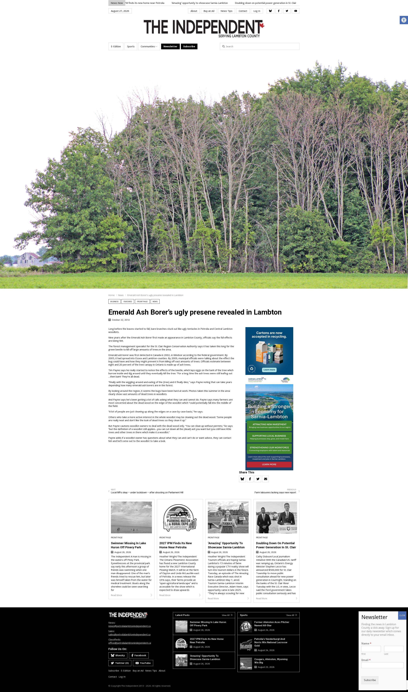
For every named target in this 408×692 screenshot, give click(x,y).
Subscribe (370, 680)
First (363, 654)
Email (366, 660)
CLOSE (402, 615)
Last (386, 654)
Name (366, 643)
